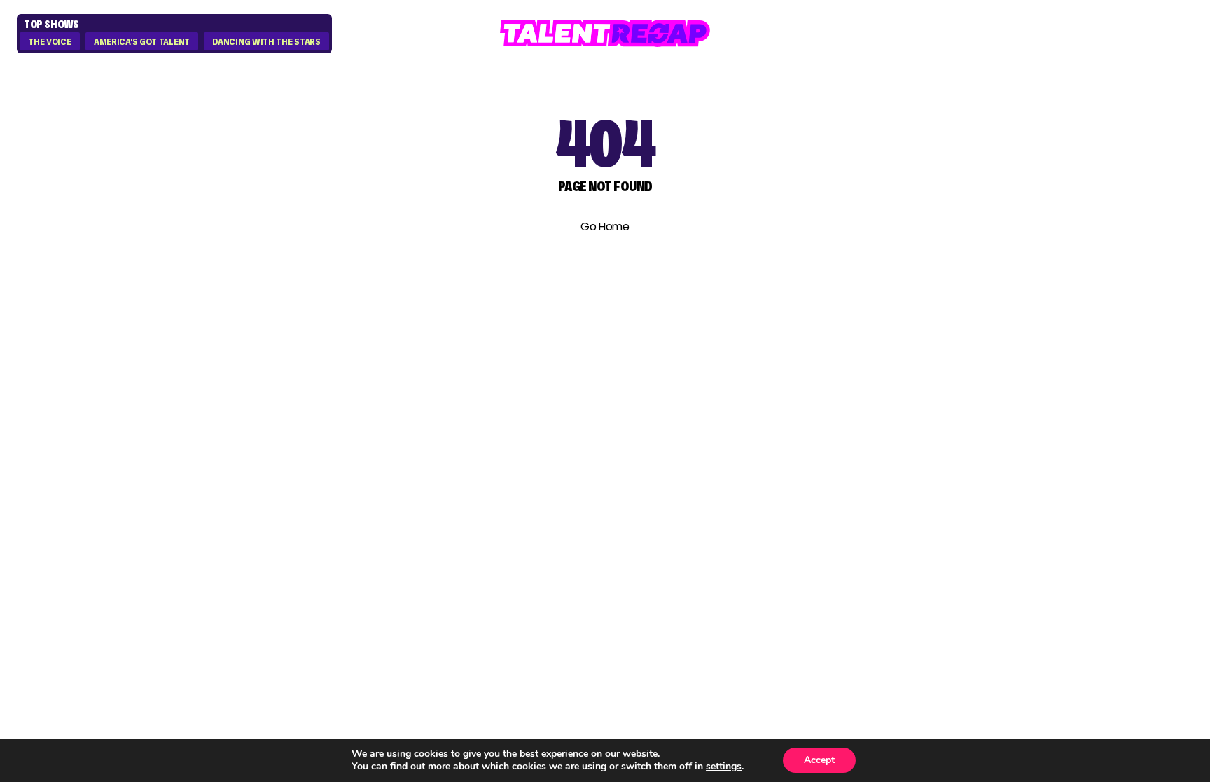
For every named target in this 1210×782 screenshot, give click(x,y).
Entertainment (870, 463)
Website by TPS (1137, 587)
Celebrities (854, 488)
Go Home (604, 226)
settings (724, 766)
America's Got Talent (142, 42)
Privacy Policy (1049, 463)
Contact (1029, 437)
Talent (838, 412)
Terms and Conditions (1078, 488)
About (1019, 412)
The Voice (49, 42)
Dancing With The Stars (266, 42)
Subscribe (363, 499)
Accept (819, 760)
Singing (841, 437)
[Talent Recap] (605, 33)
